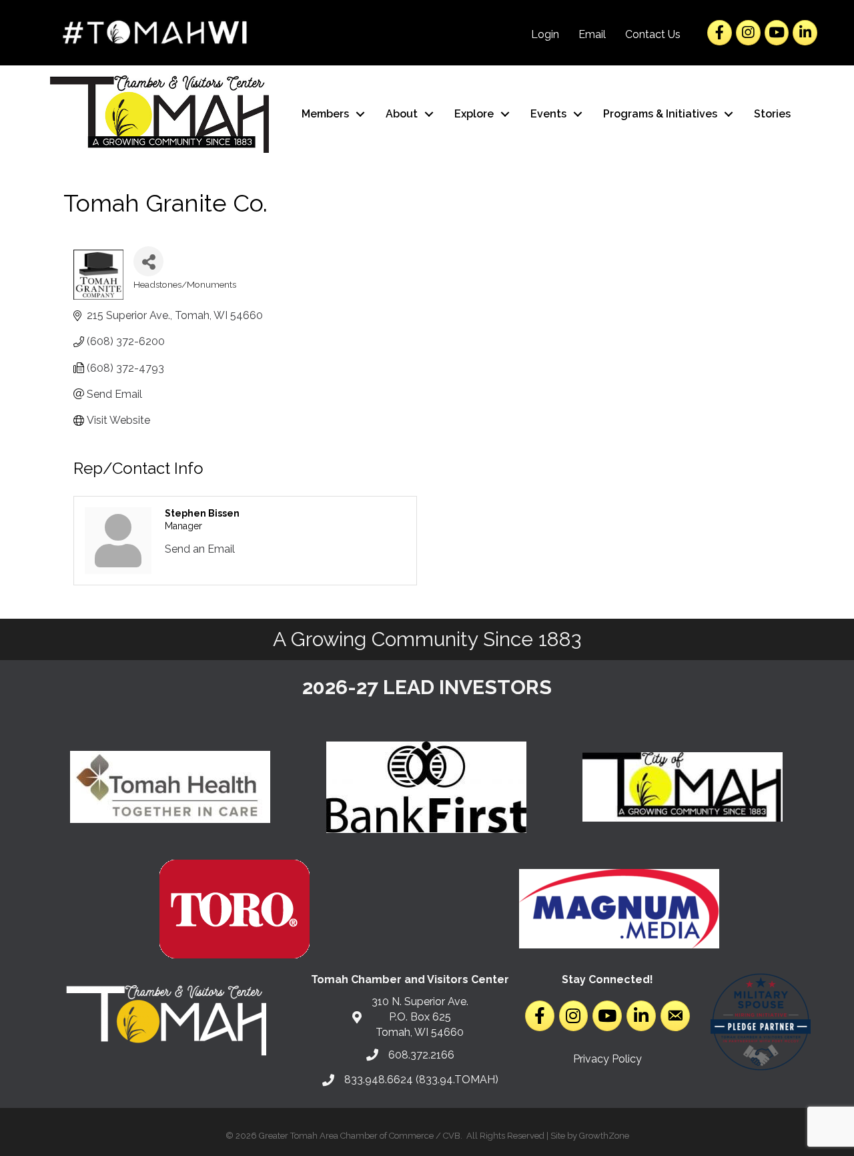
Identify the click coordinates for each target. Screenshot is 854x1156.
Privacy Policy (607, 1059)
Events (548, 113)
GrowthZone (604, 1136)
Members (325, 113)
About (402, 113)
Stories (772, 113)
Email (592, 34)
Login (545, 34)
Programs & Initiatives (660, 113)
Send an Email (200, 549)
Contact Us (653, 34)
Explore (474, 113)
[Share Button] (148, 261)
